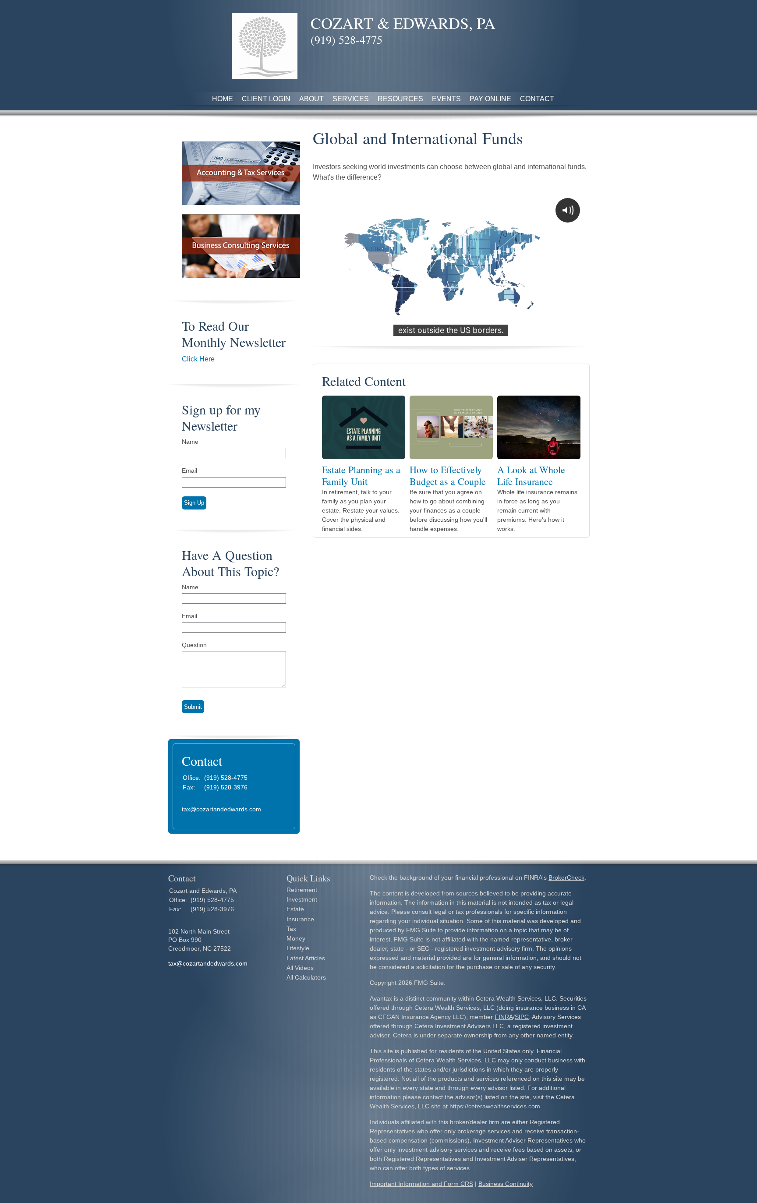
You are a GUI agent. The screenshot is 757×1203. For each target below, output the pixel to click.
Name (190, 441)
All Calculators (306, 977)
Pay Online (490, 99)
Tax (291, 928)
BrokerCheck (566, 877)
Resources (400, 99)
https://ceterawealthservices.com (494, 1106)
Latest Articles (306, 958)
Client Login (266, 99)
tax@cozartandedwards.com (221, 809)
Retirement (302, 889)
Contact (537, 99)
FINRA (504, 1016)
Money (296, 938)
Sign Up (194, 502)
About (311, 99)
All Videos (300, 967)
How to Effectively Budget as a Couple (448, 475)
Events (446, 99)
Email (189, 470)
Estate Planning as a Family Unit (361, 475)
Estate (295, 909)
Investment (302, 899)
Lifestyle (298, 948)
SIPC (522, 1016)
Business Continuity (505, 1183)
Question (194, 644)
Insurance (300, 919)
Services (351, 99)
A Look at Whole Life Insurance (531, 475)
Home (222, 99)
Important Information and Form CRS (421, 1183)
